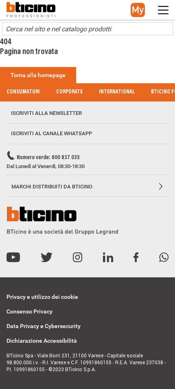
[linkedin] (108, 257)
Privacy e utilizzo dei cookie (42, 297)
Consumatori (23, 92)
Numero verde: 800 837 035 (48, 158)
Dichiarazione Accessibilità (42, 340)
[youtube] (13, 257)
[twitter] (46, 257)
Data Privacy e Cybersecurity (44, 326)
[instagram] (77, 257)
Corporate (69, 92)
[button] (138, 10)
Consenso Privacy (29, 311)
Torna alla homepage (38, 75)
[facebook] (135, 257)
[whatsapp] (163, 257)
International (117, 92)
